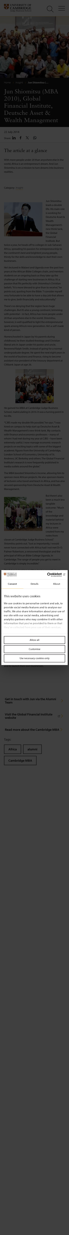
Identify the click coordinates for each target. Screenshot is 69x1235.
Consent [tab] (12, 583)
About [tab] (56, 583)
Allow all (34, 640)
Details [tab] (34, 583)
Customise (34, 649)
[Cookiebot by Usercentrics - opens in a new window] (50, 575)
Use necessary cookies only (35, 658)
